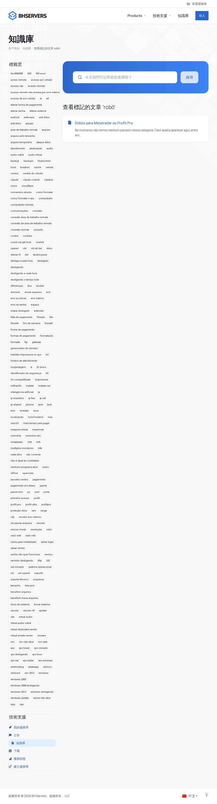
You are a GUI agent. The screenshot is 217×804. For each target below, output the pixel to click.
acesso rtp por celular (23, 98)
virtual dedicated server (24, 629)
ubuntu (15, 610)
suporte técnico (20, 579)
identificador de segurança (26, 373)
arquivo (46, 129)
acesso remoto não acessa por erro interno (35, 92)
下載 (16, 751)
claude (14, 179)
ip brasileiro (17, 398)
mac (50, 417)
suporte (38, 573)
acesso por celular (41, 80)
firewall (49, 323)
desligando (17, 267)
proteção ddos (19, 510)
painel (43, 485)
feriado (41, 317)
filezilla (15, 323)
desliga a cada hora (22, 261)
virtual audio (25, 617)
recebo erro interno (30, 517)
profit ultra (31, 504)
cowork (40, 242)
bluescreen (44, 161)
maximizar (38, 429)
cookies (27, 236)
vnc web (42, 642)
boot (13, 167)
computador (46, 198)
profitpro (46, 504)
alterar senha (18, 111)
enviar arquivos (33, 292)
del (26, 254)
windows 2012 (18, 692)
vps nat (14, 660)
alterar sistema (38, 111)
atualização (35, 148)
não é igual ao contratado (25, 460)
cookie (14, 236)
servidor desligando (22, 560)
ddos (49, 248)
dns (29, 286)
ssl (12, 573)
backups (28, 161)
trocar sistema (42, 604)
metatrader (17, 442)
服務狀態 (19, 758)
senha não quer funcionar (25, 554)
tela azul (29, 585)
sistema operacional (39, 567)
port (37, 492)
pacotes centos (19, 479)
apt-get (29, 123)
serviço (49, 554)
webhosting (17, 667)
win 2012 (29, 673)
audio (50, 148)
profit (37, 498)
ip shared (16, 404)
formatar (15, 342)
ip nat (43, 398)
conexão (37, 211)
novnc (45, 467)
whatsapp (33, 667)
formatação (46, 335)
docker (40, 286)
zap (22, 704)
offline (14, 473)
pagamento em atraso (23, 485)
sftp (40, 560)
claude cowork (31, 179)
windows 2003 (18, 679)
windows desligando (42, 692)
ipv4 (40, 404)
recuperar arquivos (21, 523)
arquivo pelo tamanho (23, 136)
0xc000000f (17, 73)
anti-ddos (16, 123)
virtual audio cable (21, 623)
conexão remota (20, 229)
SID (48, 560)
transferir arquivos (21, 592)
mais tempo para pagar (36, 423)
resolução (36, 529)
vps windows (45, 660)
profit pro (16, 504)
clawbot (48, 179)
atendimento (18, 148)
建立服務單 (21, 766)
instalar (30, 385)
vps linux (37, 654)
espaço (35, 304)
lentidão (24, 410)
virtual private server (22, 635)
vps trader (28, 660)
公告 (16, 735)
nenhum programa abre (24, 467)
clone (14, 186)
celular (49, 167)
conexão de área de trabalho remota (31, 223)
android (15, 117)
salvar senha (18, 548)
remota (40, 523)
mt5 (38, 442)
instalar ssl (44, 385)
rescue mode (18, 529)
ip (39, 392)
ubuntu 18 (28, 610)
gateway (36, 342)
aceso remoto (18, 80)
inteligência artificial (22, 392)
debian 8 (15, 254)
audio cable (17, 154)
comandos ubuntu (21, 192)
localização (17, 417)
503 (29, 73)
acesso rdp (17, 86)
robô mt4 (16, 535)
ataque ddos (43, 142)
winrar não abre (42, 698)
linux (36, 410)
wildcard (15, 673)
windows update (20, 698)
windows (43, 673)
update (43, 610)
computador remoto (22, 204)
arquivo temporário (21, 142)
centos (14, 173)
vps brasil (24, 648)
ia (31, 367)
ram (34, 510)
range (43, 510)
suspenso (38, 579)
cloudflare (27, 186)
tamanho (16, 585)
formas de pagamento (23, 335)
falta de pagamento (21, 317)
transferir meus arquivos (24, 598)
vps (12, 648)
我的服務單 (21, 727)
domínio (15, 292)
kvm (13, 410)
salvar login (47, 542)
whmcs (47, 667)
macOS (15, 423)
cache (37, 167)
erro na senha (18, 304)
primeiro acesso (20, 498)
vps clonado (41, 648)
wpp (13, 704)
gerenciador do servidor (24, 348)
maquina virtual (19, 429)
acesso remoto (36, 86)
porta (46, 492)
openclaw (27, 473)
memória (16, 435)
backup (15, 161)
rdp (12, 517)
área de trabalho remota (24, 129)
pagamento (39, 479)
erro (48, 292)
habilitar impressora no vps (26, 354)
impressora (41, 379)
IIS (47, 373)
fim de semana (31, 323)
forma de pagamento (23, 329)
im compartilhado (21, 379)
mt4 (29, 442)
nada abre (16, 454)
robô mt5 (30, 535)
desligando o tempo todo (25, 279)
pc (28, 492)
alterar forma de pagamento (26, 105)
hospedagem (18, 367)
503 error (41, 73)
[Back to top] (206, 794)
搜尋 (189, 77)
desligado (42, 261)
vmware (41, 635)
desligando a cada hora (24, 273)
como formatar (44, 192)
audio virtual (35, 154)
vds (12, 617)
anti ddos (44, 117)
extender (39, 310)
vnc (13, 642)
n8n (40, 448)
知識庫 (27, 48)
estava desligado (20, 310)
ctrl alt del (36, 248)
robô (49, 529)
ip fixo (31, 398)
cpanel (14, 248)
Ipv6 (49, 404)
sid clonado (17, 567)
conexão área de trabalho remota (29, 217)
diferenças (17, 286)
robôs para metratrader (23, 542)
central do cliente (33, 173)
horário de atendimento (24, 360)
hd (47, 354)
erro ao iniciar (18, 298)
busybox (24, 167)
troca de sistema (20, 604)
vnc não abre (26, 642)
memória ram (33, 435)
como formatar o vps (22, 198)
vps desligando (19, 654)
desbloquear (40, 254)
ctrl (24, 248)
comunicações (19, 211)
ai (41, 98)
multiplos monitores (22, 448)
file (51, 317)
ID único (41, 367)
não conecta (33, 454)
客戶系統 (13, 48)
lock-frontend (35, 417)
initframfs (16, 385)
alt (47, 98)
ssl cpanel (24, 573)
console (38, 229)
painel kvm (17, 492)
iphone (30, 404)
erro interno (37, 298)
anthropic (29, 117)
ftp (26, 342)
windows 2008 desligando (25, 685)
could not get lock (21, 242)
